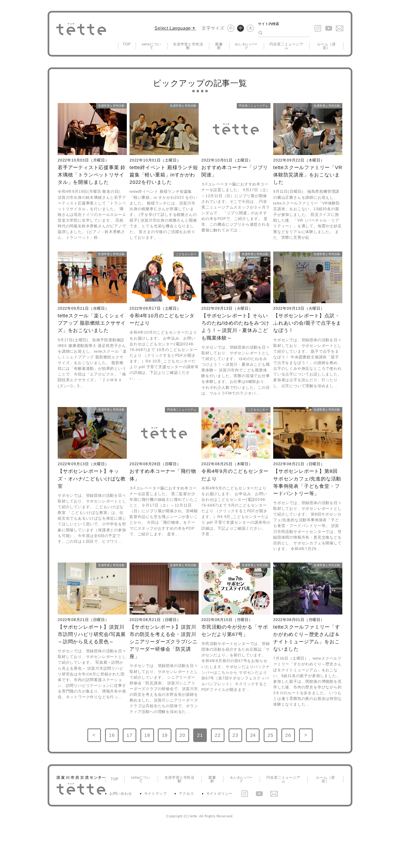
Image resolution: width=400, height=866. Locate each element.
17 (131, 737)
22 (219, 737)
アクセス (186, 793)
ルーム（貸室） (326, 46)
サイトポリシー (219, 793)
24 (255, 737)
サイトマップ (155, 793)
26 (290, 737)
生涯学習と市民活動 (188, 46)
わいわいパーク (246, 46)
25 (272, 737)
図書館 (219, 46)
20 (184, 737)
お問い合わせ (120, 793)
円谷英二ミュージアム (286, 46)
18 (149, 737)
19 (166, 737)
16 (114, 737)
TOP (127, 44)
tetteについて (151, 46)
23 (237, 737)
